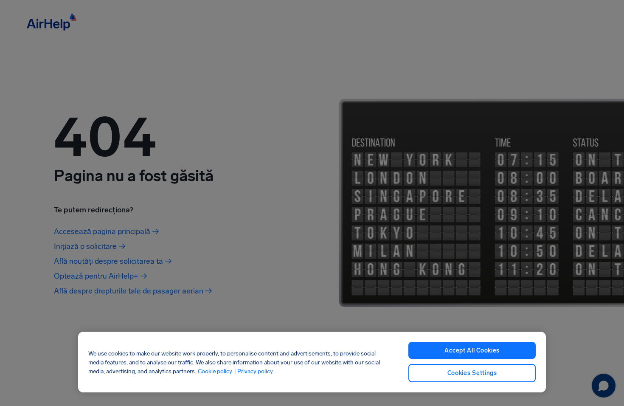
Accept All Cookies (472, 350)
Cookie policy (215, 371)
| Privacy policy (253, 371)
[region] (312, 362)
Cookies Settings (472, 373)
